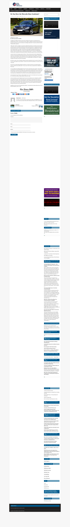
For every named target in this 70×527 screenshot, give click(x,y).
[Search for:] (52, 14)
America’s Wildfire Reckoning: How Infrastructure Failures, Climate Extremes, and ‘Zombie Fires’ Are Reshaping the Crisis (51, 410)
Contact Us (27, 10)
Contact (20, 8)
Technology (31, 8)
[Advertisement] (35, 519)
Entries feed (46, 484)
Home (11, 8)
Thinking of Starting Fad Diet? (48, 390)
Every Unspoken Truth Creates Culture (50, 346)
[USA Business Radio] (47, 500)
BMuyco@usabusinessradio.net (49, 223)
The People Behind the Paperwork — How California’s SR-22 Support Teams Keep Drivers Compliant (51, 265)
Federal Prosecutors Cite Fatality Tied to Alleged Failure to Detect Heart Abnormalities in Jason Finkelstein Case (51, 451)
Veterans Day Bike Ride (47, 397)
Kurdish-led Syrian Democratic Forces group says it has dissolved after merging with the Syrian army (51, 424)
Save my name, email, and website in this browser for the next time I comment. (23, 132)
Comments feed (46, 486)
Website (11, 129)
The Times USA (56, 445)
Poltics (37, 8)
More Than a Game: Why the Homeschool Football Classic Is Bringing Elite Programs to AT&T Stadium (51, 373)
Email (11, 126)
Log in (45, 483)
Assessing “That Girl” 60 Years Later (50, 407)
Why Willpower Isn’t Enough (48, 255)
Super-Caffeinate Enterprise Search (49, 348)
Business (25, 8)
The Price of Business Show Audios (16, 10)
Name (11, 123)
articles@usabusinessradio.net (51, 221)
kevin (18, 16)
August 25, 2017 (14, 16)
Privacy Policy (34, 10)
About (15, 8)
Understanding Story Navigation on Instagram (51, 370)
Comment (11, 116)
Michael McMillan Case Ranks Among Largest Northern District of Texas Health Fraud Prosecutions (51, 455)
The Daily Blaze (46, 474)
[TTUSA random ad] (26, 91)
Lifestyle (42, 8)
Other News (48, 8)
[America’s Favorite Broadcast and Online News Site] (52, 335)
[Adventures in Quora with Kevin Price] (50, 325)
